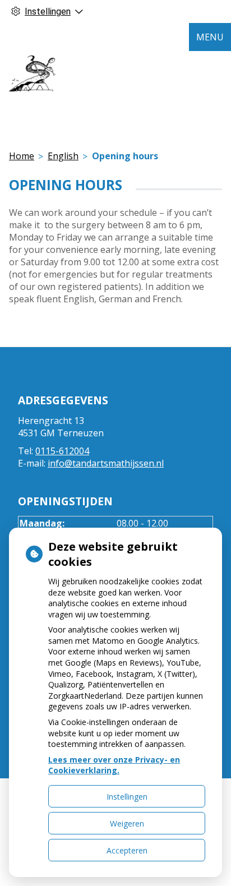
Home (21, 156)
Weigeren (127, 823)
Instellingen (127, 796)
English (63, 156)
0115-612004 (62, 451)
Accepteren (127, 850)
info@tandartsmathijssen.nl (106, 463)
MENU (210, 37)
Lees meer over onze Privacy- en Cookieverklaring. (114, 765)
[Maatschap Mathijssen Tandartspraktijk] (32, 73)
